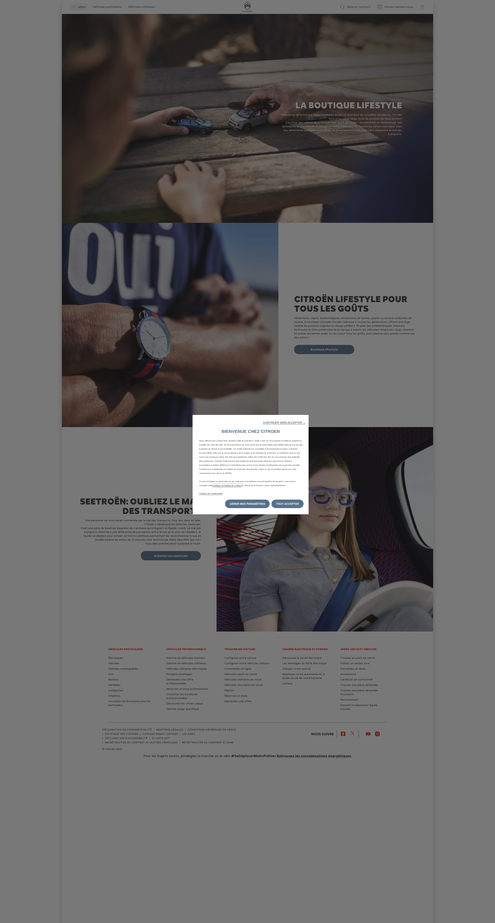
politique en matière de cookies (227, 485)
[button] (284, 422)
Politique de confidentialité (211, 493)
